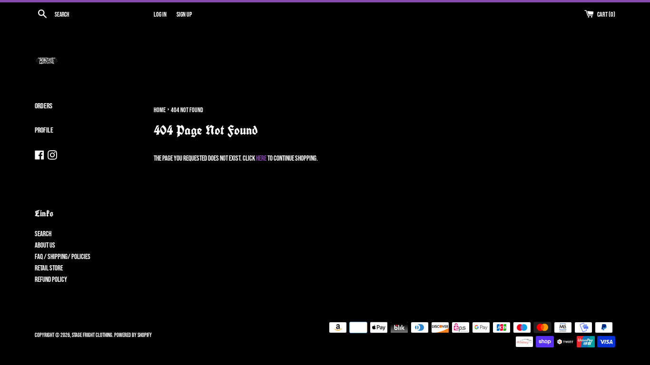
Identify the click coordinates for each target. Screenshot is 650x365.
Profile (44, 130)
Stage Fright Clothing (92, 335)
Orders (43, 106)
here (261, 158)
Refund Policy (51, 279)
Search (43, 234)
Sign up (184, 15)
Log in (160, 15)
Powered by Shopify (133, 335)
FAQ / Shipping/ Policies (62, 256)
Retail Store (49, 268)
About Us (45, 245)
